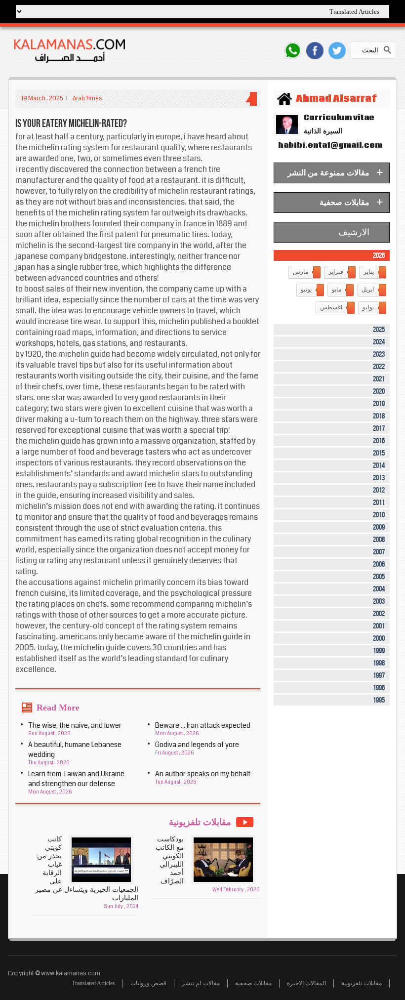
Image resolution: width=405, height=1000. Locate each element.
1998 (379, 663)
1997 (379, 675)
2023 (379, 354)
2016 (379, 441)
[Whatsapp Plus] (292, 50)
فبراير (335, 271)
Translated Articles (93, 983)
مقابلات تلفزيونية (361, 983)
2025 (379, 329)
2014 (379, 465)
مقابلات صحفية (253, 983)
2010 (379, 515)
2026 (379, 255)
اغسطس (331, 307)
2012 (379, 490)
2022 (379, 367)
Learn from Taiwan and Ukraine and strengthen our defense (76, 779)
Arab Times (87, 98)
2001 (379, 626)
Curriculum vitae (339, 118)
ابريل (368, 289)
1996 (379, 688)
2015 (379, 453)
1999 (379, 651)
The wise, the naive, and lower (75, 725)
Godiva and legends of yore (197, 745)
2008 (379, 539)
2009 (379, 527)
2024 (379, 342)
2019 (379, 404)
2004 (379, 589)
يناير (369, 271)
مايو (336, 289)
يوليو (368, 307)
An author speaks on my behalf (202, 774)
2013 (379, 478)
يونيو (306, 289)
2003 (379, 601)
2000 (379, 638)
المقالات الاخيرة (306, 983)
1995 (379, 700)
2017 (379, 428)
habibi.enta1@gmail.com (328, 145)
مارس (300, 271)
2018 (379, 416)
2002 (379, 614)
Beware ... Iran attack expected (202, 725)
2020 (379, 391)
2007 (379, 552)
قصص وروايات (148, 983)
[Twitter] (337, 50)
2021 (379, 379)
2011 (379, 502)
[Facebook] (315, 50)
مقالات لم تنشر (201, 983)
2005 (379, 577)
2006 (379, 564)
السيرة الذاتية (323, 131)
